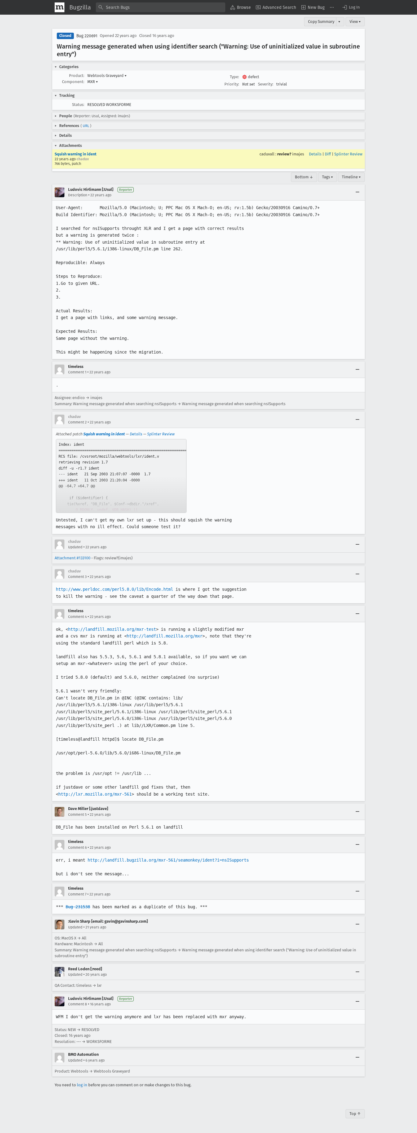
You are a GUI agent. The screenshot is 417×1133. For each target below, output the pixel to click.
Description (77, 195)
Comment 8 (77, 1004)
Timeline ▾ (351, 177)
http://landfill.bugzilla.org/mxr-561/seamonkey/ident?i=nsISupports (168, 860)
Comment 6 (77, 847)
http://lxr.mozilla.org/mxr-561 (95, 794)
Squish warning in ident (75, 154)
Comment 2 (77, 422)
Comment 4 (77, 617)
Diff (328, 154)
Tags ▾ (327, 177)
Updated (75, 547)
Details (315, 154)
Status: (78, 104)
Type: (234, 76)
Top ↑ (355, 1113)
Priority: (231, 84)
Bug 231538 (78, 906)
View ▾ (355, 21)
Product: (76, 75)
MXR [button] (92, 81)
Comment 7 (77, 894)
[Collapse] (357, 192)
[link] (121, 476)
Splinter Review (348, 154)
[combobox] (160, 7)
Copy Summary (321, 21)
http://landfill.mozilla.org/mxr (164, 636)
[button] (350, 7)
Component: (73, 81)
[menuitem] (240, 7)
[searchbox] (160, 7)
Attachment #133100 (72, 558)
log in (82, 1085)
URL (86, 126)
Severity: (265, 84)
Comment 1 (77, 372)
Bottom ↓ (304, 177)
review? (284, 154)
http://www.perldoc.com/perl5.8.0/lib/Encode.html (114, 589)
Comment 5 (77, 814)
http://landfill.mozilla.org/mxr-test (112, 629)
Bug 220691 (86, 35)
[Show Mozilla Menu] (59, 7)
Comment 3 (77, 577)
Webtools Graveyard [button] (107, 75)
